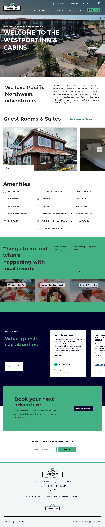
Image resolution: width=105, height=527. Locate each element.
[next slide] (99, 149)
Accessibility (9, 522)
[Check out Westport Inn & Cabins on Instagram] (99, 3)
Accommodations (41, 10)
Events (69, 10)
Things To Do (57, 10)
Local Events (88, 285)
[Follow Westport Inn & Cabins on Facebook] (96, 3)
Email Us (63, 486)
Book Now (94, 10)
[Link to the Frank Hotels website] (52, 507)
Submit (67, 449)
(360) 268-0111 (46, 486)
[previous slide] (5, 149)
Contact (79, 10)
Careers (21, 522)
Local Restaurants (52, 285)
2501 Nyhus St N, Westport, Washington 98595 (52, 482)
